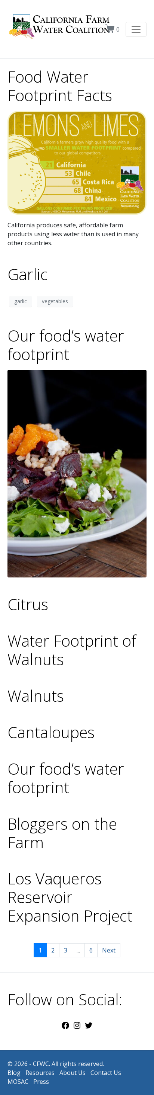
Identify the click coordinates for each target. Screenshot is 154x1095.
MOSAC (17, 1082)
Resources (40, 1073)
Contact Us (105, 1073)
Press (41, 1082)
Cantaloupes (51, 732)
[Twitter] (88, 1027)
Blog (14, 1073)
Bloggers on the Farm (62, 833)
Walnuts (35, 695)
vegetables (55, 301)
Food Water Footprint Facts (59, 86)
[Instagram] (77, 1027)
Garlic (27, 274)
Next (109, 950)
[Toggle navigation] (136, 29)
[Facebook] (65, 1027)
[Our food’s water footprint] (77, 473)
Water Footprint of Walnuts (71, 650)
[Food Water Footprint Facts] (77, 162)
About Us (72, 1073)
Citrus (27, 604)
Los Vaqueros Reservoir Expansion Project (69, 897)
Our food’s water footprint (65, 345)
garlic (20, 301)
